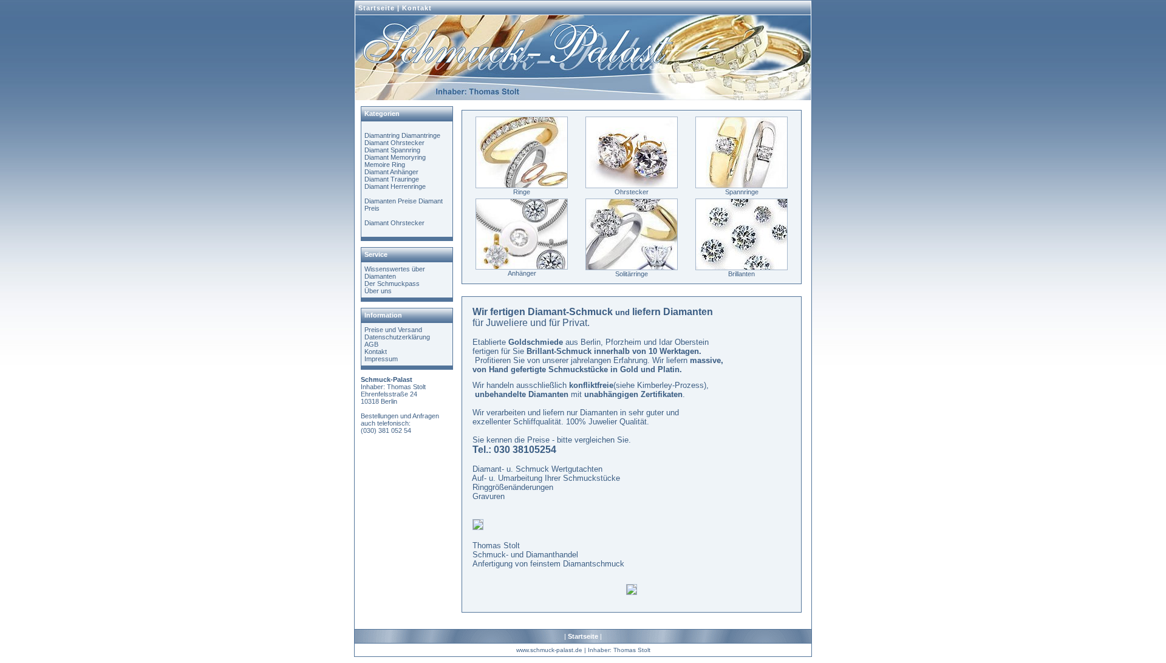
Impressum (381, 358)
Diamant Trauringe (391, 179)
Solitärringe (631, 273)
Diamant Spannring (392, 150)
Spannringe (742, 191)
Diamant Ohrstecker (394, 142)
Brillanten (741, 273)
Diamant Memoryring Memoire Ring (395, 161)
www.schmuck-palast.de (549, 650)
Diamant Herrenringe (395, 186)
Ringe (521, 191)
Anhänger (522, 273)
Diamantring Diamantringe (402, 135)
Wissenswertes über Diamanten (394, 272)
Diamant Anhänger (391, 171)
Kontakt (417, 8)
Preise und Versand (393, 329)
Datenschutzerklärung (397, 337)
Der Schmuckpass (392, 283)
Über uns (378, 290)
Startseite (376, 8)
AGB (371, 344)
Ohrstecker (632, 191)
